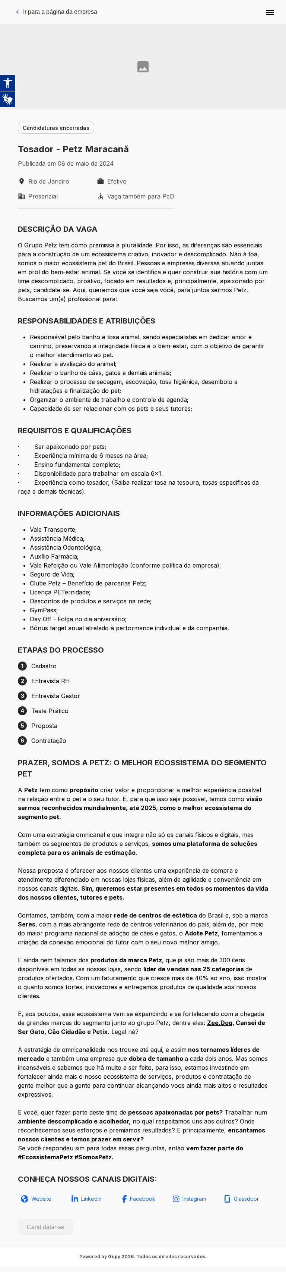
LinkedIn (91, 1199)
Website (41, 1199)
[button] (270, 12)
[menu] (270, 12)
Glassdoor (246, 1199)
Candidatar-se (45, 1227)
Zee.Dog (219, 1022)
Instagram (194, 1199)
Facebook (142, 1199)
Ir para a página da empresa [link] (60, 12)
